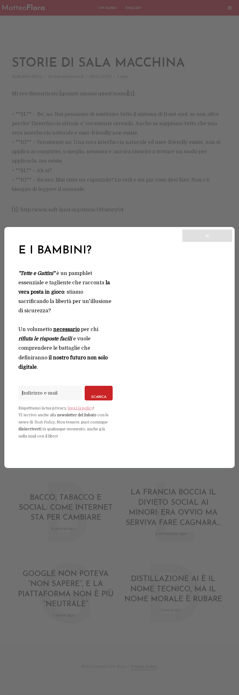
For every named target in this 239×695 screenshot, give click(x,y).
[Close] (207, 235)
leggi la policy (80, 408)
